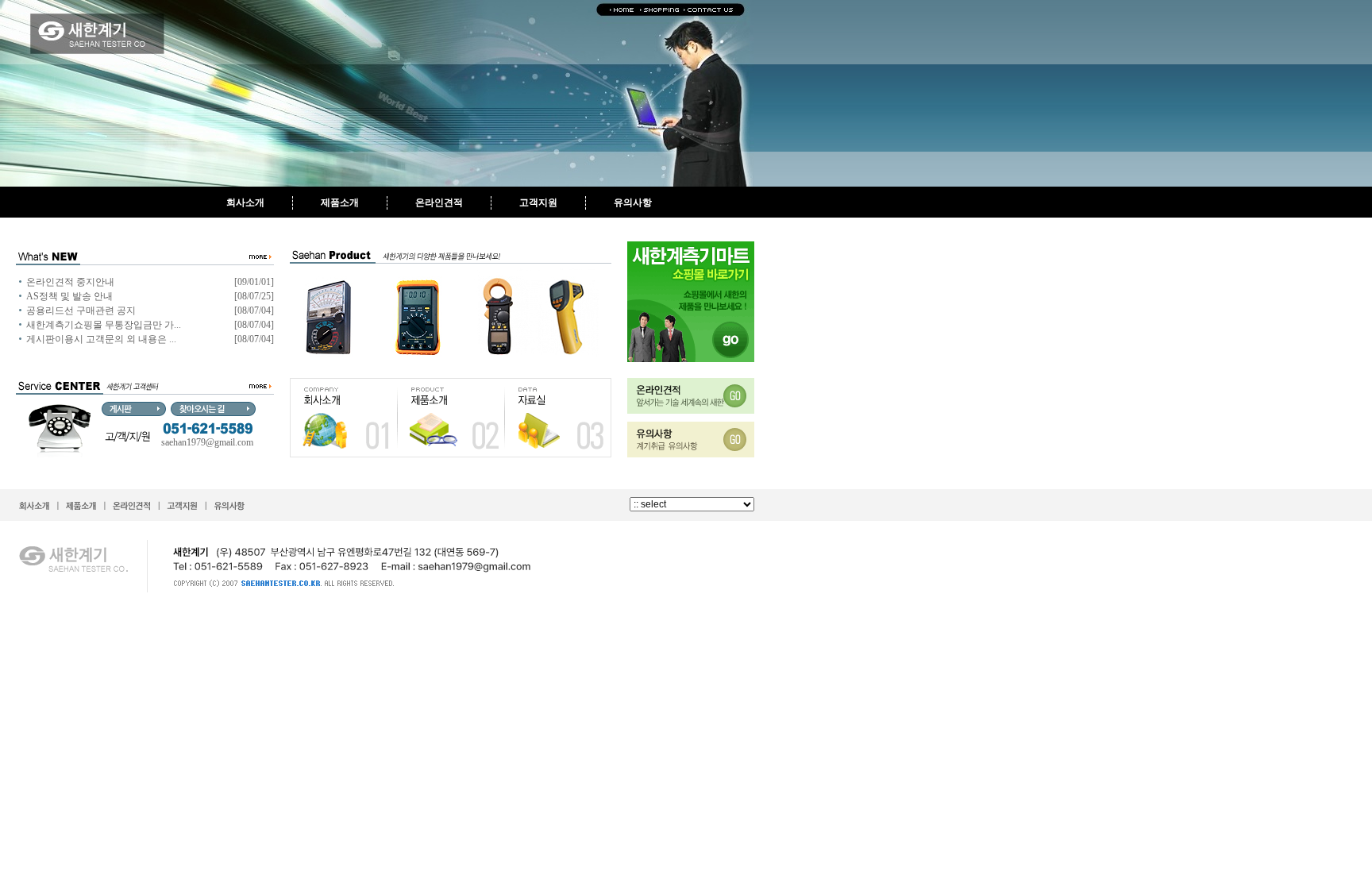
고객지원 (538, 202)
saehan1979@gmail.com (207, 442)
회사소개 (245, 202)
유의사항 (633, 202)
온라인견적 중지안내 (70, 281)
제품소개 (340, 202)
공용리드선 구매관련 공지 (81, 310)
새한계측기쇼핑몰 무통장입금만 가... (103, 324)
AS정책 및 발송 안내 (69, 296)
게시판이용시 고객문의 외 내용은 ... (101, 339)
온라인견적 (439, 202)
